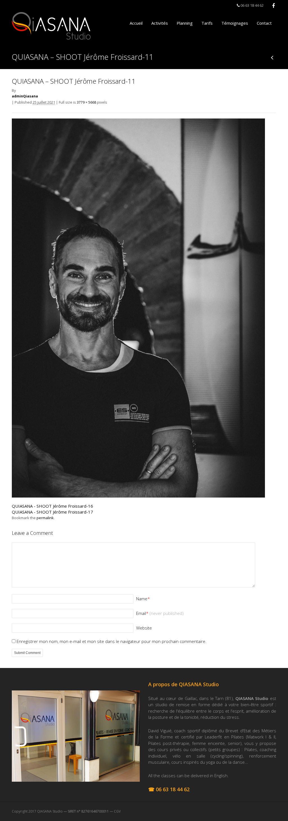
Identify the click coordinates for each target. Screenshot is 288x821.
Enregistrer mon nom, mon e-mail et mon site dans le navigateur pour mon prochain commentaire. (111, 641)
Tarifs (207, 23)
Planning (185, 23)
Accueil (136, 23)
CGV (117, 811)
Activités (159, 23)
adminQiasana (25, 96)
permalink (45, 517)
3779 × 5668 (86, 102)
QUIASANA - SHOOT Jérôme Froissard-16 (52, 506)
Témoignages (234, 23)
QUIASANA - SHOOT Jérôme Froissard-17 (52, 512)
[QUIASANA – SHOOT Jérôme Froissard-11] (138, 496)
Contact (264, 23)
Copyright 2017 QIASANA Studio (37, 811)
